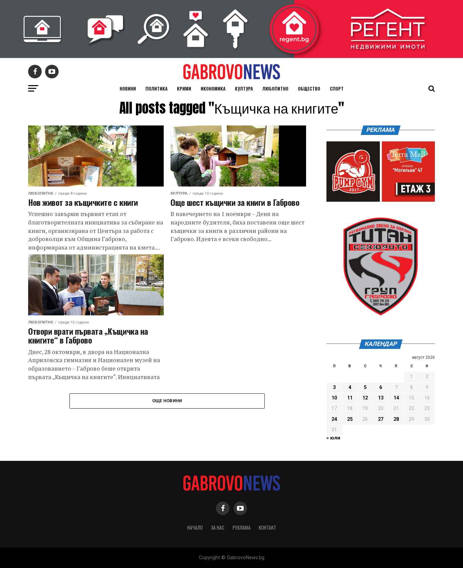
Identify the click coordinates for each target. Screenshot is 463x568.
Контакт (267, 527)
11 (350, 398)
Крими (184, 88)
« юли (333, 438)
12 (365, 398)
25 (350, 419)
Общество (309, 88)
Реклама (241, 527)
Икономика (213, 88)
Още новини (167, 400)
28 (396, 419)
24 (334, 419)
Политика (156, 88)
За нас (217, 527)
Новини (128, 88)
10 (334, 398)
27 (380, 419)
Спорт (337, 88)
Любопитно (275, 88)
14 (396, 398)
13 (380, 398)
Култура (244, 88)
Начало (195, 527)
